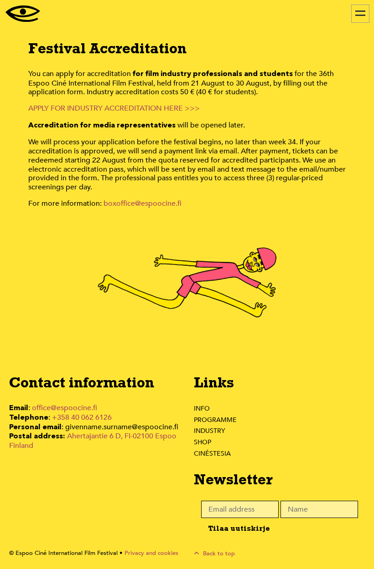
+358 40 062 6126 (82, 417)
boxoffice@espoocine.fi (143, 203)
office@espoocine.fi (64, 408)
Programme (215, 420)
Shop (202, 442)
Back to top (218, 553)
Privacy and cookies (151, 553)
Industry (209, 431)
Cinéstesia (212, 453)
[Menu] (360, 14)
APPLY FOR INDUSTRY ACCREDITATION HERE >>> (114, 108)
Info (202, 408)
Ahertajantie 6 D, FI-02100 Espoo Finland (93, 441)
